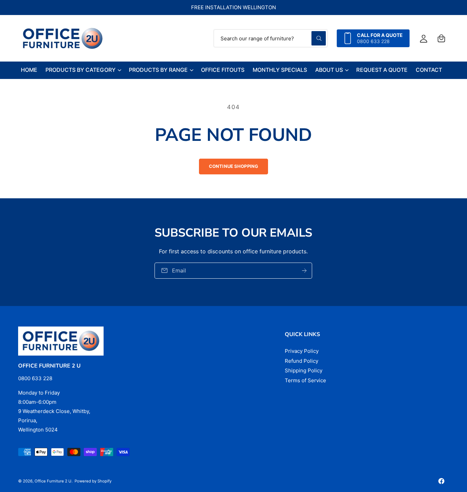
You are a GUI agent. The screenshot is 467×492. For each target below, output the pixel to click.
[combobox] (271, 38)
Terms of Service (305, 380)
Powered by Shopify (93, 481)
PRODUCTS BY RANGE (158, 69)
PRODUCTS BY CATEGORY (80, 69)
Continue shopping (233, 166)
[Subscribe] (304, 271)
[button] (441, 38)
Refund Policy (301, 361)
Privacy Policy (302, 351)
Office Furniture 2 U (53, 481)
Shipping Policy (303, 370)
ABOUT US (329, 69)
